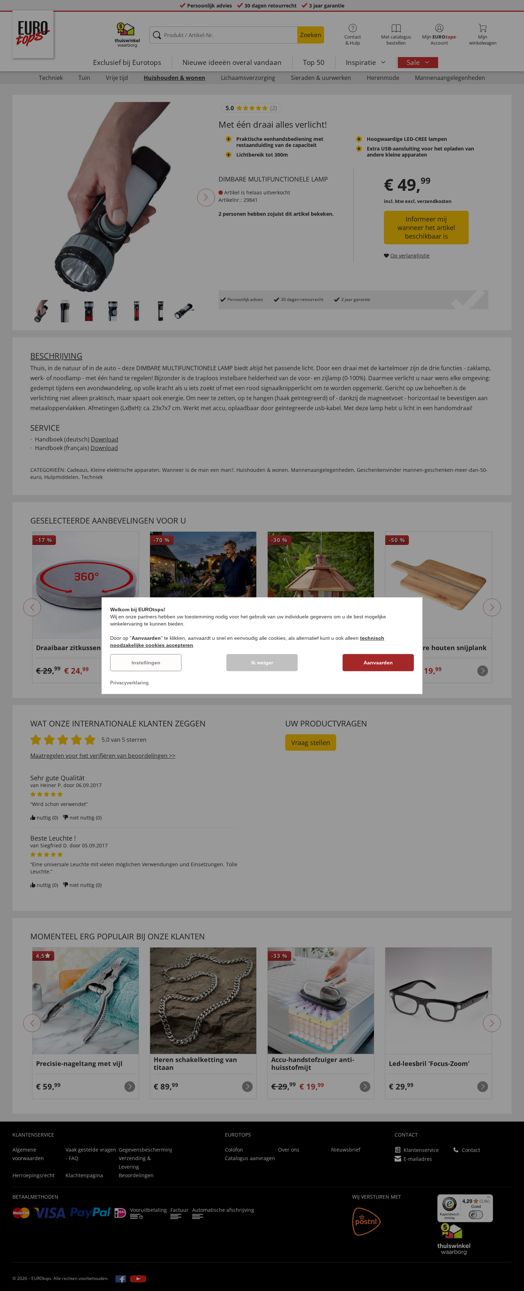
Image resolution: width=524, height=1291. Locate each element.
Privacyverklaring (129, 682)
